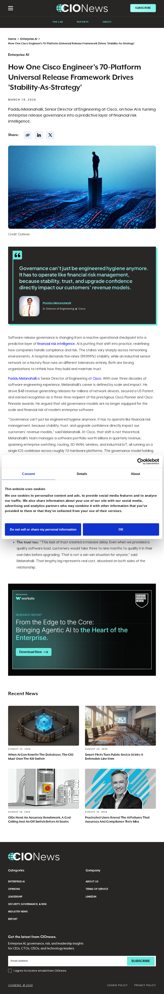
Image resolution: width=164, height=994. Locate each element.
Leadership (15, 896)
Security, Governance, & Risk (27, 904)
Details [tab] (82, 473)
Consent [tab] (28, 473)
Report (13, 919)
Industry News (18, 911)
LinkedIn (91, 896)
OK (121, 529)
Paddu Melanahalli (22, 379)
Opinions (14, 889)
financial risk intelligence (56, 344)
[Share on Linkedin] (39, 135)
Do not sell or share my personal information (43, 529)
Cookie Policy (117, 985)
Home (12, 39)
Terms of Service (97, 889)
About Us (92, 881)
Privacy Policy (145, 985)
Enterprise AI (28, 39)
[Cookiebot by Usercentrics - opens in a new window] (140, 461)
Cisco (97, 379)
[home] (82, 8)
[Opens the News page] (43, 726)
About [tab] (135, 473)
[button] (10, 8)
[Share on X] (50, 135)
